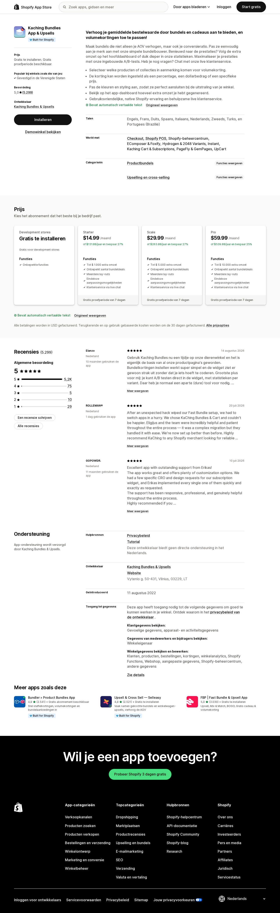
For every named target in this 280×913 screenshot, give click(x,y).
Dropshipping (127, 817)
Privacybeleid (138, 535)
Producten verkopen (82, 834)
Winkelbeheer (76, 868)
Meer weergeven (138, 391)
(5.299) (27, 92)
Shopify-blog (177, 843)
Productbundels (140, 163)
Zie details (135, 675)
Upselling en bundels (133, 843)
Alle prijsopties (217, 325)
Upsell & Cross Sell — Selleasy (137, 697)
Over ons (225, 817)
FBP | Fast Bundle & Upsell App (224, 697)
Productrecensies (130, 834)
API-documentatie (182, 826)
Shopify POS (155, 138)
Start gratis (251, 7)
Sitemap (141, 900)
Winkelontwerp (77, 851)
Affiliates (225, 860)
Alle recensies (28, 426)
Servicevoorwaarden (83, 900)
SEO (119, 860)
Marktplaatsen (128, 826)
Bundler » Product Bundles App (51, 697)
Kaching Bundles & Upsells (34, 106)
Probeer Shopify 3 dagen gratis (140, 774)
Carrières (225, 826)
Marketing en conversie (84, 860)
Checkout (135, 138)
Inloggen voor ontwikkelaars (37, 900)
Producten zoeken (80, 826)
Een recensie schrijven (35, 417)
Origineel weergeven (162, 105)
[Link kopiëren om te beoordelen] (97, 350)
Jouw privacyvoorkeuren (174, 900)
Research (174, 851)
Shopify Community (183, 834)
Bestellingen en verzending (87, 843)
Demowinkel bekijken (43, 132)
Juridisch (225, 868)
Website (134, 573)
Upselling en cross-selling (148, 177)
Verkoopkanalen (78, 817)
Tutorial (133, 541)
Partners (225, 851)
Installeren (43, 119)
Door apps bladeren (189, 7)
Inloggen (224, 7)
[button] (53, 707)
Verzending (125, 868)
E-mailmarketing (129, 851)
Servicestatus (229, 877)
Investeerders (229, 834)
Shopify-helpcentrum (184, 817)
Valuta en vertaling (131, 877)
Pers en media (229, 843)
